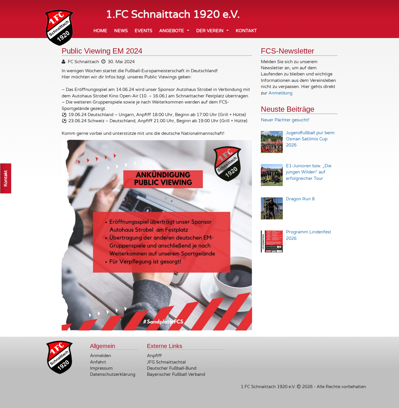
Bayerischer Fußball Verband (176, 374)
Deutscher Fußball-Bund (171, 368)
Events (143, 30)
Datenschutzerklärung (112, 374)
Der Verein (213, 32)
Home (100, 30)
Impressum (101, 368)
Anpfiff (154, 355)
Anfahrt (98, 362)
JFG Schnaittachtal (166, 362)
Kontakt (246, 30)
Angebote (175, 32)
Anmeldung (280, 93)
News (121, 30)
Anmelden (100, 355)
